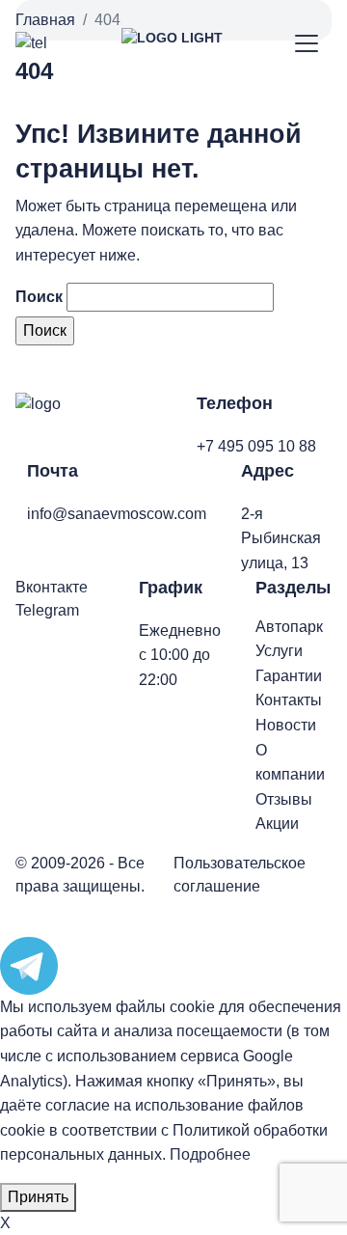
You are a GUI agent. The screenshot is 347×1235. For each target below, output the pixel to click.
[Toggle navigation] (307, 44)
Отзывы (283, 799)
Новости (285, 725)
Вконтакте (51, 587)
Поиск (39, 296)
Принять (38, 1197)
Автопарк (289, 626)
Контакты (288, 700)
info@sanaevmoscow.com (116, 514)
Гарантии (288, 676)
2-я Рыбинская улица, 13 (281, 538)
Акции (277, 823)
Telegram (47, 610)
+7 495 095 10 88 (256, 446)
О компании (290, 762)
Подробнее (210, 1154)
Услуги (279, 651)
